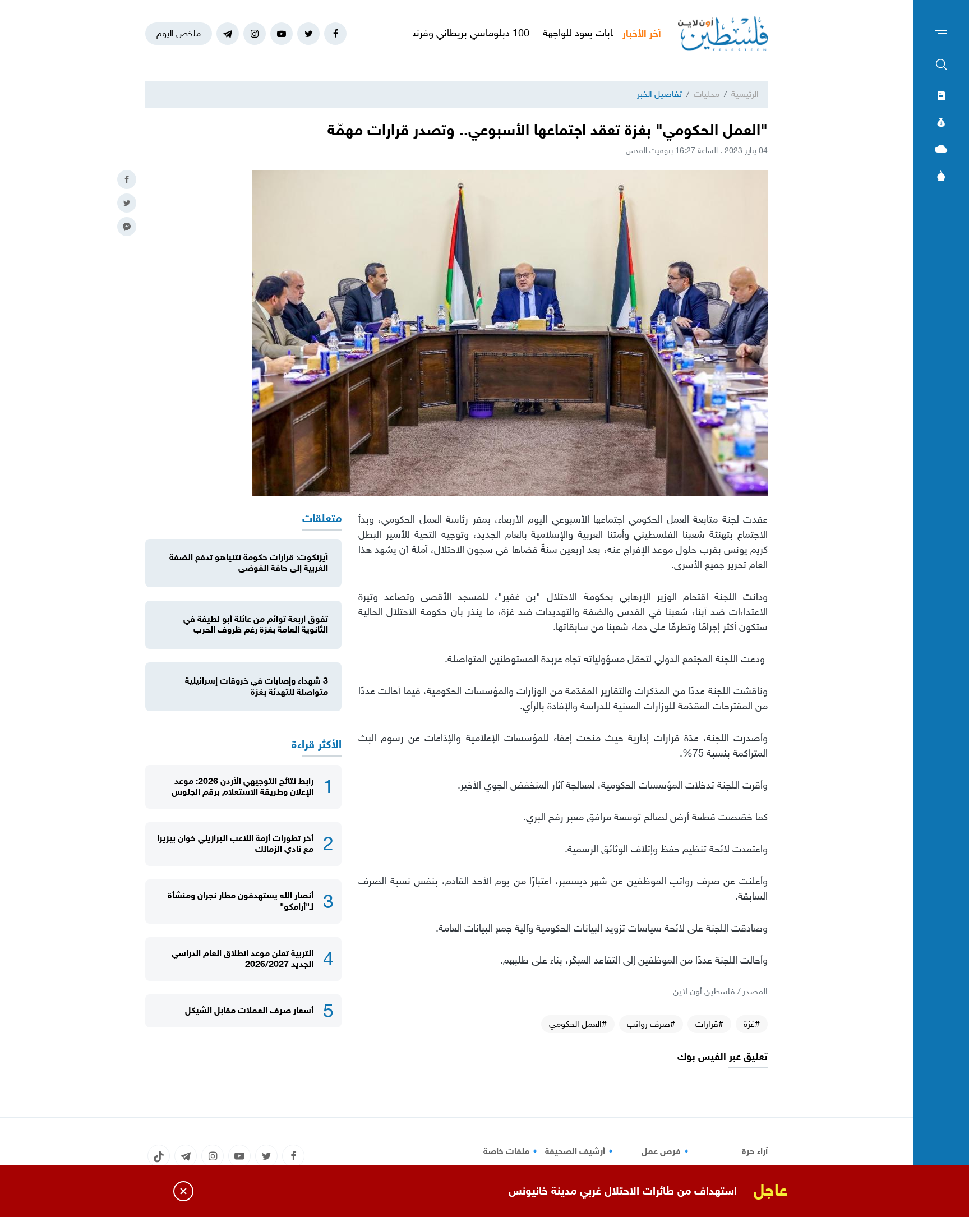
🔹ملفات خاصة (512, 1151)
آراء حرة (755, 1151)
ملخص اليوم (178, 33)
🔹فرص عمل (667, 1151)
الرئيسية (745, 94)
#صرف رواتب (651, 1024)
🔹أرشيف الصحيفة (580, 1151)
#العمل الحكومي (578, 1024)
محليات (706, 94)
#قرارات (709, 1024)
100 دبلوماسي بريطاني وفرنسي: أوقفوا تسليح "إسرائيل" (460, 33)
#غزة (752, 1024)
